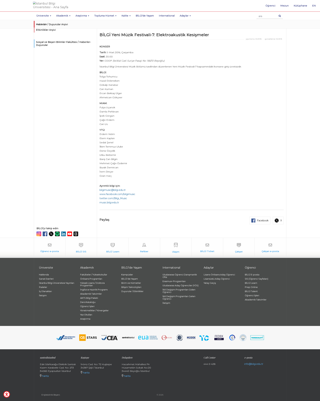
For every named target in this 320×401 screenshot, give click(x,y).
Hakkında (44, 274)
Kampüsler (127, 274)
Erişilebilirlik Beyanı (51, 394)
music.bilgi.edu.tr (109, 202)
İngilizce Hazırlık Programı (94, 289)
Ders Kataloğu (88, 302)
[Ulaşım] (176, 248)
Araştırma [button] (82, 15)
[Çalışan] (238, 248)
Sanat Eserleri (46, 279)
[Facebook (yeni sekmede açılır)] (45, 234)
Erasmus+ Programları (174, 281)
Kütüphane (300, 5)
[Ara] (279, 16)
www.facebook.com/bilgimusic (117, 194)
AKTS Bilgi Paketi (89, 298)
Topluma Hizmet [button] (104, 15)
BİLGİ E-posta (252, 274)
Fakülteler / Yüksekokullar (93, 274)
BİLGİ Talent (251, 291)
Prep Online (251, 287)
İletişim (43, 295)
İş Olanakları (45, 291)
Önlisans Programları (91, 279)
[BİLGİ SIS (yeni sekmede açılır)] (81, 248)
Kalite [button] (125, 15)
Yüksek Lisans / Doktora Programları (92, 284)
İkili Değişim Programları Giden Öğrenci (178, 290)
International (167, 15)
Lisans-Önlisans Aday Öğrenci (219, 274)
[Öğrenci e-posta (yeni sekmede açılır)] (49, 248)
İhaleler (43, 287)
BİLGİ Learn (251, 283)
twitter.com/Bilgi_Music (113, 198)
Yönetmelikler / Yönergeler (94, 310)
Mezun (284, 5)
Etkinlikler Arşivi (46, 29)
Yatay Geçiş (210, 283)
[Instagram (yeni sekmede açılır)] (39, 234)
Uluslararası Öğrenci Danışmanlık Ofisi (179, 275)
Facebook (262, 220)
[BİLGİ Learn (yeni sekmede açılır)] (112, 248)
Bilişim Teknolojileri (131, 287)
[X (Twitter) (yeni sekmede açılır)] (51, 234)
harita (45, 375)
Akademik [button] (62, 15)
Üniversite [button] (43, 15)
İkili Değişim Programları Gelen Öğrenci (178, 297)
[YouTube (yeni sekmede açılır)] (70, 234)
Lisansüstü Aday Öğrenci (217, 279)
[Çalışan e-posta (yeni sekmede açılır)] (270, 248)
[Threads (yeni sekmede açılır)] (76, 234)
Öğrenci (270, 5)
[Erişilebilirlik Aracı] (6, 394)
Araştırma (85, 319)
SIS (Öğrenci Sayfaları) (256, 279)
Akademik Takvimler (91, 294)
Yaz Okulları (86, 314)
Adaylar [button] (184, 15)
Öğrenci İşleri (87, 306)
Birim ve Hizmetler (131, 283)
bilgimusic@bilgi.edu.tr (113, 189)
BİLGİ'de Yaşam (145, 15)
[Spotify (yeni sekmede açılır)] (57, 234)
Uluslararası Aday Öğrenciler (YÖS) (180, 285)
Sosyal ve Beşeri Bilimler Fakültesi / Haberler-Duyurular (63, 44)
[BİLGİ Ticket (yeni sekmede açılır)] (207, 248)
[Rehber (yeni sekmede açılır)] (144, 248)
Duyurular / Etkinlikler (132, 291)
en (315, 7)
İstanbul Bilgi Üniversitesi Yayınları (56, 283)
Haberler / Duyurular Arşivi (52, 24)
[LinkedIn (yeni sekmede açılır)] (64, 234)
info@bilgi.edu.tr (253, 363)
